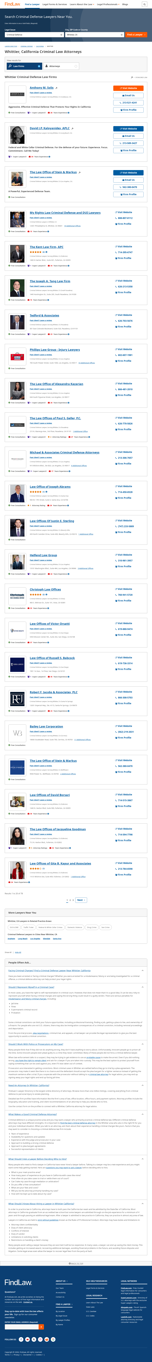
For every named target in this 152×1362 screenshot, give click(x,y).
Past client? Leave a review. (41, 92)
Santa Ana (57, 938)
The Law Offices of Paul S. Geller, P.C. (55, 418)
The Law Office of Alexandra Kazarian (56, 384)
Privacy (17, 1355)
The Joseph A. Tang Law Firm (50, 281)
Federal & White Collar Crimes (50, 927)
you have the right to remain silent (30, 1060)
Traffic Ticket (28, 927)
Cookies (39, 1355)
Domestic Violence (75, 927)
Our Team (60, 1288)
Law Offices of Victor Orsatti (50, 624)
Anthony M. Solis (42, 87)
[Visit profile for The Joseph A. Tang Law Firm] (17, 288)
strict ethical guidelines (48, 1220)
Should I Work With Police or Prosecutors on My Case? (35, 1044)
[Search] (144, 4)
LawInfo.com (126, 1317)
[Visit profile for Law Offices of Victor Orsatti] (17, 630)
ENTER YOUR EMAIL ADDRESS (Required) (21, 1322)
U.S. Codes (90, 1316)
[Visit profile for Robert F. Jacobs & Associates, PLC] (17, 699)
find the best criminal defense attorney (77, 1123)
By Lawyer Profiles (63, 1320)
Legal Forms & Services (95, 1288)
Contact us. (28, 1302)
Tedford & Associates (44, 315)
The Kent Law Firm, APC (46, 247)
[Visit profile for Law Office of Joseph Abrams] (17, 493)
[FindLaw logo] (13, 4)
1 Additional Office (80, 431)
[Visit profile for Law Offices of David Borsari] (17, 802)
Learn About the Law (94, 1302)
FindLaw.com (126, 1288)
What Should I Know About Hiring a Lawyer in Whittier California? (41, 1203)
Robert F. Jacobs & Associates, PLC (54, 692)
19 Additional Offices (72, 226)
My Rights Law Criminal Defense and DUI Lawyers (65, 213)
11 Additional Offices (82, 739)
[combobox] (34, 34)
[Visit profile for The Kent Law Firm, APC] (17, 254)
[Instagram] (40, 1339)
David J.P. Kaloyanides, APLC (50, 128)
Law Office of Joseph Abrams (50, 487)
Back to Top (77, 1263)
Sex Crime (105, 927)
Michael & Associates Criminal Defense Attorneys (64, 452)
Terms (7, 1355)
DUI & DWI (14, 927)
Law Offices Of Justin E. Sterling (52, 521)
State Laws (90, 1307)
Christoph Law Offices (45, 589)
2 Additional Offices (68, 774)
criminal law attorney (98, 1074)
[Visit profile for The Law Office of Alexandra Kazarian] (17, 391)
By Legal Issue (61, 1316)
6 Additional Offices (79, 465)
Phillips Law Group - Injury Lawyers (55, 350)
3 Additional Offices (85, 568)
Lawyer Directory (11, 46)
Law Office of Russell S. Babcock (52, 658)
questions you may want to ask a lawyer (64, 1167)
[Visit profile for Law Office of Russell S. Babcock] (17, 665)
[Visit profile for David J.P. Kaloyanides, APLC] (17, 135)
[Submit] (41, 1327)
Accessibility (61, 1292)
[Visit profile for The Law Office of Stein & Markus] (17, 179)
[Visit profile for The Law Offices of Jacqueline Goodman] (17, 836)
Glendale (46, 938)
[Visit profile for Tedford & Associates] (17, 322)
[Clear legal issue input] (61, 34)
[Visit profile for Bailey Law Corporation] (17, 733)
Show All (8, 952)
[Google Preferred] (53, 1339)
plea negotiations (41, 1033)
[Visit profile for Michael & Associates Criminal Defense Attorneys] (17, 459)
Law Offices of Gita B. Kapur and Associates (60, 863)
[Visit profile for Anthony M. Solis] (17, 94)
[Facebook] (21, 1339)
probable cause (93, 1057)
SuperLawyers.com (128, 1298)
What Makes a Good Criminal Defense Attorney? (32, 1114)
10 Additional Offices (86, 363)
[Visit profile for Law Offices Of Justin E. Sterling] (17, 528)
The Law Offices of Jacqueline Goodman (58, 829)
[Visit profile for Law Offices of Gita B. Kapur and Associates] (17, 870)
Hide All (18, 952)
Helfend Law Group (43, 555)
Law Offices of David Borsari (50, 795)
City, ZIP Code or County (76, 29)
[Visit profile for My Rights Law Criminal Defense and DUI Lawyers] (17, 219)
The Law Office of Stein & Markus (53, 172)
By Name (59, 1324)
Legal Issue (10, 29)
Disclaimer (27, 1355)
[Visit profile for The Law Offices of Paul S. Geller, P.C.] (17, 425)
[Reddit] (46, 1339)
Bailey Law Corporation (46, 726)
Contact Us (60, 1297)
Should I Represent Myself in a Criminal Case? (31, 987)
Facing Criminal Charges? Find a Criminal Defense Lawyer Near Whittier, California (49, 970)
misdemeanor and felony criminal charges (27, 999)
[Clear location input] (121, 34)
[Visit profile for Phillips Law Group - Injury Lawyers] (17, 356)
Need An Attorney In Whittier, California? (28, 1085)
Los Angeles (35, 938)
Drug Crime (91, 927)
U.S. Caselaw (91, 1311)
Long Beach (22, 938)
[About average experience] (68, 112)
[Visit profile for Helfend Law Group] (17, 562)
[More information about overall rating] (46, 252)
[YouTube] (27, 1339)
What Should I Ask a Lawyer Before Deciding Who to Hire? (37, 1159)
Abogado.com (126, 1307)
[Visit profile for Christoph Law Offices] (17, 596)
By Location (60, 1311)
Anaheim (11, 938)
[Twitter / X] (34, 1339)
